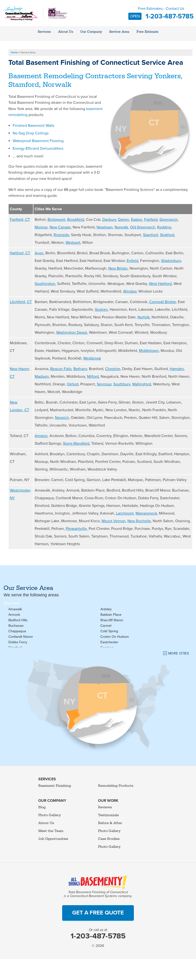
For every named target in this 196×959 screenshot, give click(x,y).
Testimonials (108, 815)
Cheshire (112, 368)
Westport (72, 242)
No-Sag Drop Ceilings (31, 133)
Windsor (129, 291)
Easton (136, 219)
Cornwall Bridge (162, 301)
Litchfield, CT (21, 301)
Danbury (109, 219)
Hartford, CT (20, 253)
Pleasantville (76, 528)
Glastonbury (171, 260)
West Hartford (160, 283)
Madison (42, 376)
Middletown (149, 350)
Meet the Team (50, 831)
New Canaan (60, 227)
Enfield (132, 260)
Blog (42, 807)
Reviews (105, 807)
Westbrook (92, 358)
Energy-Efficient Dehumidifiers (38, 148)
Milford (93, 376)
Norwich (62, 417)
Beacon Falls (60, 368)
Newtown (105, 227)
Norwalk (121, 227)
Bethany (80, 368)
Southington (45, 283)
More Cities (178, 653)
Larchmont (125, 513)
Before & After (110, 823)
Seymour (104, 384)
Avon (39, 253)
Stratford (167, 235)
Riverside (61, 235)
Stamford (150, 235)
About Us (46, 823)
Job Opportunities (53, 839)
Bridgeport (56, 219)
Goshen (101, 309)
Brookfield (75, 219)
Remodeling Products (115, 785)
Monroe (41, 227)
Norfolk (143, 317)
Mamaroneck (146, 513)
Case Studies (109, 839)
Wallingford (141, 384)
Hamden (177, 368)
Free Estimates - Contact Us (162, 13)
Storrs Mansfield (76, 443)
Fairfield (151, 219)
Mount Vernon (113, 521)
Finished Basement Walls (33, 125)
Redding (164, 227)
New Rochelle (139, 521)
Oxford (72, 384)
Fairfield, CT (20, 219)
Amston (41, 435)
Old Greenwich (142, 227)
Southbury (121, 384)
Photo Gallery (49, 815)
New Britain (118, 268)
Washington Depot (71, 332)
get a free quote (98, 912)
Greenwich (168, 219)
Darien (123, 219)
